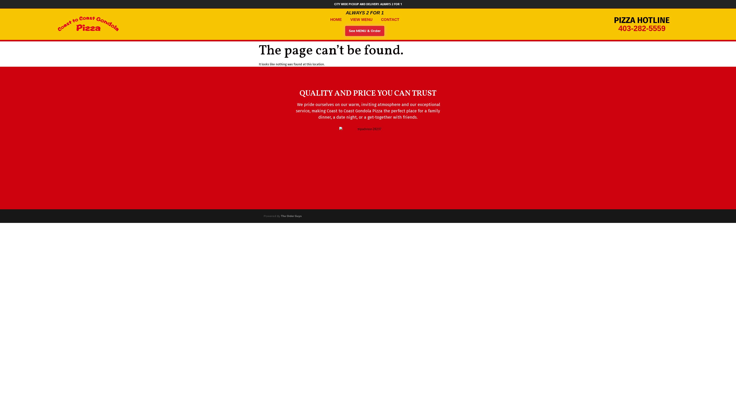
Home (336, 19)
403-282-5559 (641, 28)
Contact (390, 19)
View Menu (361, 19)
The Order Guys (291, 216)
